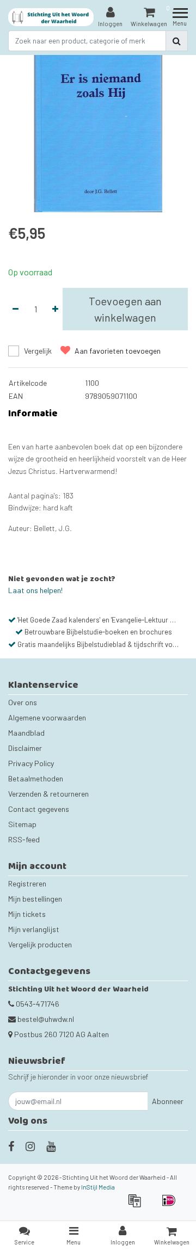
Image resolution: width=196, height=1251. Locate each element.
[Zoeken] (177, 40)
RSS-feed (24, 839)
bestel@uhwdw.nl (45, 1019)
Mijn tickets (27, 914)
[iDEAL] (171, 1205)
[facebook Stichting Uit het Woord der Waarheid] (11, 1146)
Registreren (27, 883)
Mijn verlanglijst (33, 929)
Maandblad (26, 732)
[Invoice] (138, 1205)
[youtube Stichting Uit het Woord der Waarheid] (51, 1146)
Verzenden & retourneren (48, 793)
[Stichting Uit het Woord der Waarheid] (51, 17)
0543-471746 (36, 1003)
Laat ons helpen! (35, 590)
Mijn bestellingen (35, 898)
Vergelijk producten (40, 944)
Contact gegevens (38, 809)
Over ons (22, 702)
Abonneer (167, 1101)
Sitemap (22, 824)
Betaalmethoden (35, 778)
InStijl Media (98, 1187)
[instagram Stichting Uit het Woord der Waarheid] (30, 1146)
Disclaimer (25, 748)
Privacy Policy (31, 763)
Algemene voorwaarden (47, 717)
